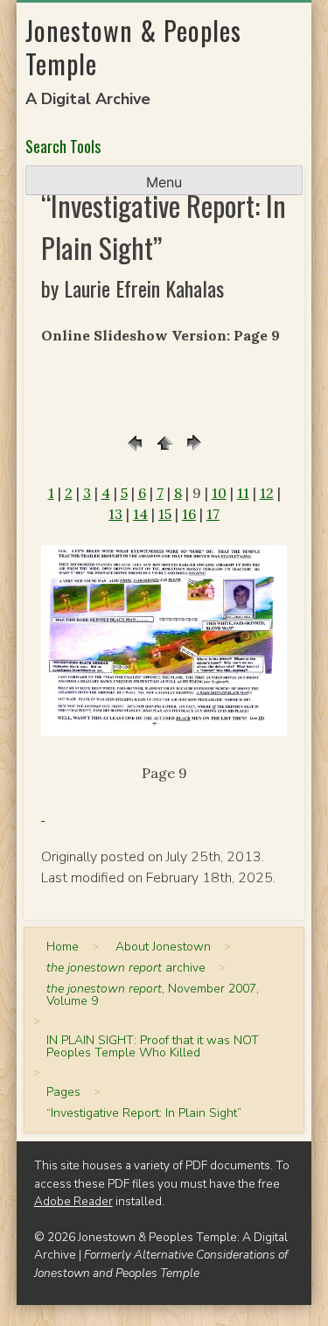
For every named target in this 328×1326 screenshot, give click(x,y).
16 (189, 514)
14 (140, 514)
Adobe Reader (73, 1201)
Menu (164, 182)
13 (115, 514)
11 (243, 493)
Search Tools (63, 146)
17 (213, 514)
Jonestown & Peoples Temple (133, 47)
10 (219, 493)
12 (267, 493)
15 (164, 514)
